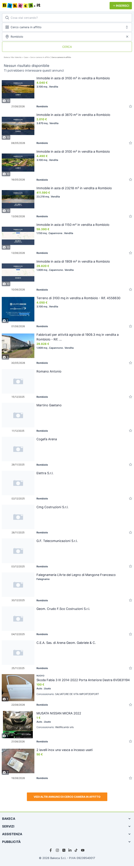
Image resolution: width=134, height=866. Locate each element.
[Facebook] (51, 850)
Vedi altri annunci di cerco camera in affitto (67, 796)
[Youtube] (82, 850)
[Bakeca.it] (56, 5)
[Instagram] (57, 850)
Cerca (67, 46)
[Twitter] (64, 850)
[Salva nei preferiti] (130, 106)
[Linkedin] (70, 850)
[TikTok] (76, 850)
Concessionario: (67, 694)
